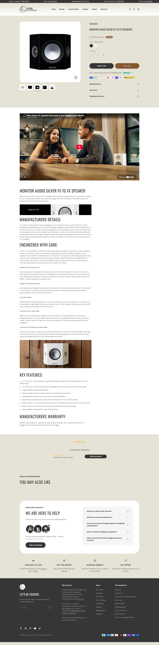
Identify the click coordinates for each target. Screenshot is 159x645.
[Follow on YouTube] (35, 628)
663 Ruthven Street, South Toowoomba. (74, 612)
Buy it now (127, 66)
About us (118, 590)
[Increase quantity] (103, 55)
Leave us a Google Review (124, 617)
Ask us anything (35, 545)
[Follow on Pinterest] (30, 628)
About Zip (118, 600)
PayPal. (35, 571)
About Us (104, 9)
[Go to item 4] (45, 87)
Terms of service (121, 610)
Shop (53, 9)
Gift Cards (99, 590)
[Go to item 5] (52, 87)
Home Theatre (101, 600)
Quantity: (92, 51)
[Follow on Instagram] (25, 628)
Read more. (79, 599)
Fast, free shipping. (42, 1)
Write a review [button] (95, 456)
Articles (85, 9)
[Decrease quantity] (92, 55)
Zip (30, 571)
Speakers (99, 614)
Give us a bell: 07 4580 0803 (11, 1)
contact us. (69, 608)
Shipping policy (120, 607)
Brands (61, 9)
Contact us (119, 593)
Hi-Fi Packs (99, 597)
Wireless (99, 607)
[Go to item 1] (23, 87)
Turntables (100, 604)
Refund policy (120, 604)
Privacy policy (120, 614)
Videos (94, 9)
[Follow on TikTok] (39, 628)
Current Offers (73, 9)
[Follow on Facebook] (21, 628)
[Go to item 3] (37, 87)
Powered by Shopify (45, 635)
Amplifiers (99, 593)
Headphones (100, 610)
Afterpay (43, 569)
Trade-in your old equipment (125, 597)
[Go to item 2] (30, 87)
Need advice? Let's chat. (72, 1)
